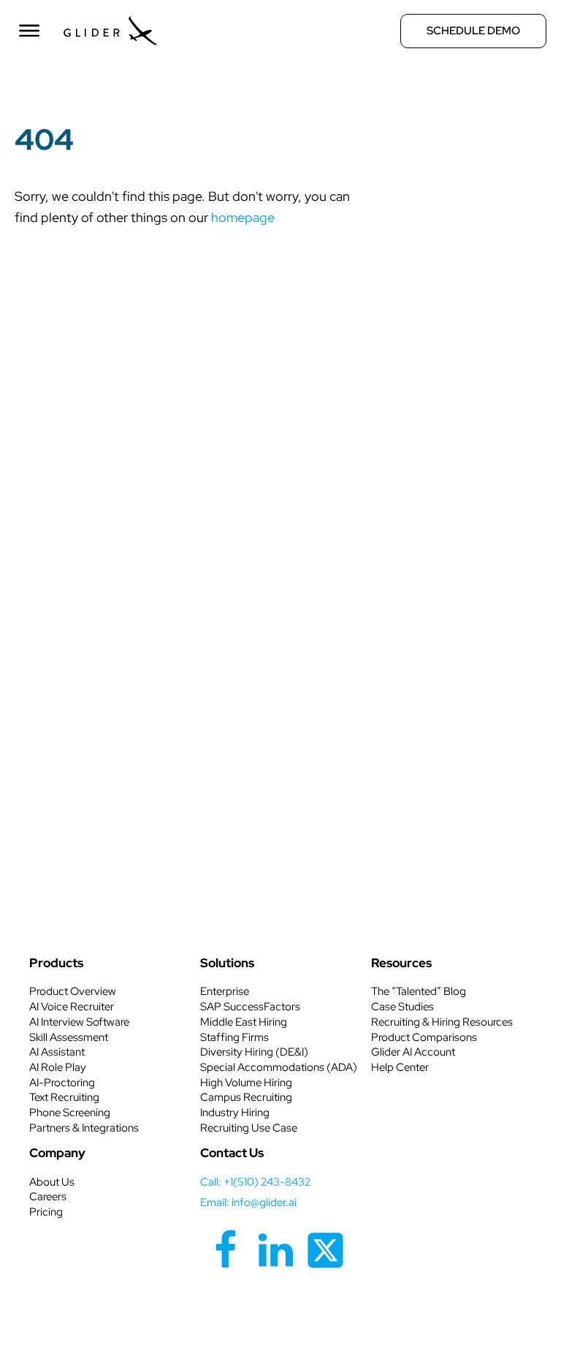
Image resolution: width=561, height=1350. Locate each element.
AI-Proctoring (62, 1082)
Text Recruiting (64, 1097)
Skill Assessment (68, 1037)
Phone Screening (69, 1112)
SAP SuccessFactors (250, 1006)
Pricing (46, 1212)
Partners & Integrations (84, 1128)
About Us (52, 1182)
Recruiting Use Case (248, 1128)
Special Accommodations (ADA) (278, 1067)
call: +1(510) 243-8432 (255, 1182)
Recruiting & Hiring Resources (442, 1022)
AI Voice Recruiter (71, 1006)
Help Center (400, 1067)
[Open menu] (29, 30)
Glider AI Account (413, 1052)
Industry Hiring (235, 1112)
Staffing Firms (234, 1037)
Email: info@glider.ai (248, 1202)
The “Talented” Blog (418, 991)
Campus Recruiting (246, 1097)
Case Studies (402, 1006)
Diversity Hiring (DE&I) (254, 1052)
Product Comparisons (424, 1037)
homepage (243, 217)
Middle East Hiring (243, 1022)
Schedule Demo (473, 30)
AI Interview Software (79, 1022)
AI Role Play (57, 1067)
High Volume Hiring (246, 1082)
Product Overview (72, 991)
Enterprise (224, 991)
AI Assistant (57, 1052)
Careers (47, 1196)
